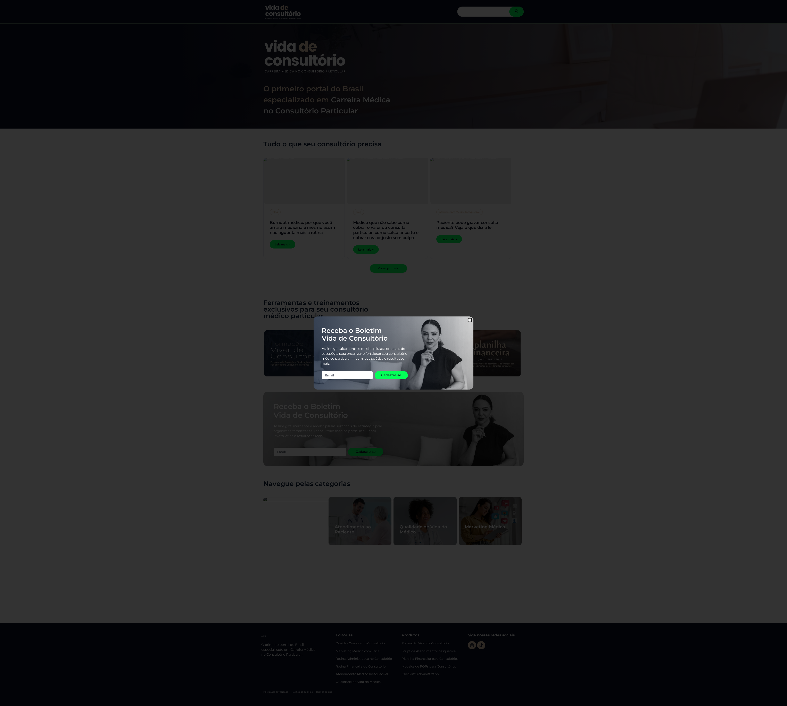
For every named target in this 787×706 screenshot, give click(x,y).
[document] (393, 353)
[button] (469, 320)
